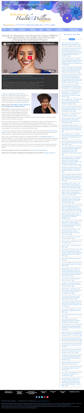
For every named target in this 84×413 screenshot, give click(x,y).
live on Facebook (23, 102)
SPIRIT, (37, 25)
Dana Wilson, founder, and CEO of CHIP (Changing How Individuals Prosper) (16, 105)
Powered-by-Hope (74, 392)
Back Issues (41, 29)
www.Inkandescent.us (43, 401)
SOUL (41, 25)
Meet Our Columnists (22, 29)
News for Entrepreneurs (59, 29)
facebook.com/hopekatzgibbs (38, 150)
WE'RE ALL (49, 25)
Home (4, 29)
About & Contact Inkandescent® (74, 29)
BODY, (33, 25)
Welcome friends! (11, 29)
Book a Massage (49, 29)
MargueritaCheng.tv (49, 153)
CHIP (21, 121)
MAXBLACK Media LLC (48, 136)
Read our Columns (32, 29)
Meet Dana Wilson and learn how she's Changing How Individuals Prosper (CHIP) (23, 79)
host (8, 146)
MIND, (28, 25)
